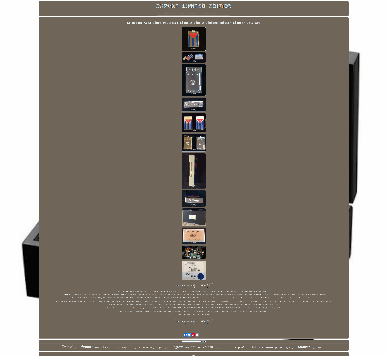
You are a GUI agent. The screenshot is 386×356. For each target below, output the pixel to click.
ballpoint (105, 347)
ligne (287, 347)
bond (261, 347)
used (324, 348)
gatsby (124, 348)
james (145, 347)
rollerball (269, 348)
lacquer (153, 347)
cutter (247, 348)
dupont (87, 347)
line (199, 347)
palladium (168, 348)
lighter (178, 347)
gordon (279, 347)
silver (223, 348)
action (139, 348)
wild (97, 348)
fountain (304, 347)
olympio (217, 348)
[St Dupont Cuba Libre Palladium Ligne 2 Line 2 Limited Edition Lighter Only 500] (194, 39)
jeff (193, 347)
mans (187, 348)
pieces (294, 348)
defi (135, 348)
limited (67, 347)
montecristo (116, 348)
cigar (319, 348)
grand (161, 348)
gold (241, 347)
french (229, 348)
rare (234, 347)
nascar (130, 348)
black (254, 347)
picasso (76, 348)
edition (208, 347)
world (314, 348)
